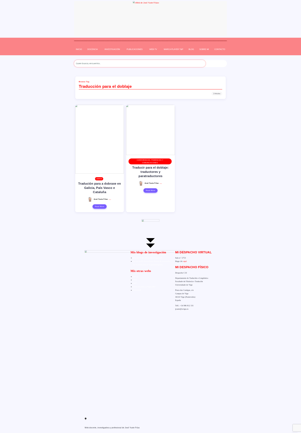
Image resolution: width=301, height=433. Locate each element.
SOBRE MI (204, 49)
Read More (99, 206)
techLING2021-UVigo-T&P (144, 287)
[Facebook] (106, 405)
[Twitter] (106, 408)
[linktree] (106, 418)
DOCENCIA (92, 49)
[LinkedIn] (106, 412)
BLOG (191, 49)
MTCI (135, 277)
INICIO (79, 49)
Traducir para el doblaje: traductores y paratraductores (150, 172)
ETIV (135, 280)
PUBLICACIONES (135, 49)
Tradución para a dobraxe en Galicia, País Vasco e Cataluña (99, 188)
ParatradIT (137, 290)
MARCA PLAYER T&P (173, 49)
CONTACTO (219, 49)
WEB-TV (153, 49)
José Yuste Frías (101, 199)
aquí (185, 261)
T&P (135, 283)
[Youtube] (106, 422)
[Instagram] (106, 415)
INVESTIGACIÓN (112, 49)
